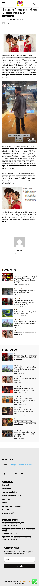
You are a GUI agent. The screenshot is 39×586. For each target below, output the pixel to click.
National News (18, 288)
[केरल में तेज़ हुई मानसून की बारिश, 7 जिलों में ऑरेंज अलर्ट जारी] (7, 291)
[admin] (4, 23)
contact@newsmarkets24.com (20, 465)
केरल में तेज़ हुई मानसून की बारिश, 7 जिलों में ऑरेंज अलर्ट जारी (24, 291)
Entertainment (8, 16)
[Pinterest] (21, 28)
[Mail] (16, 473)
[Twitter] (16, 28)
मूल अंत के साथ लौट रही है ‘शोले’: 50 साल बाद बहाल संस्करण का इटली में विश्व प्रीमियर (24, 434)
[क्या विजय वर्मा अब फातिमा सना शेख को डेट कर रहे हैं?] (7, 334)
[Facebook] (11, 28)
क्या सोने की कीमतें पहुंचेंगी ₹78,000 (13, 523)
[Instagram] (10, 473)
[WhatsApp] (26, 28)
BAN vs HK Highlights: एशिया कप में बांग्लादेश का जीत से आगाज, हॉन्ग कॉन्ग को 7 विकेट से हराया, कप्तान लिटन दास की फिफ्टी (25, 279)
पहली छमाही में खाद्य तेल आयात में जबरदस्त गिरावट (16, 537)
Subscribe (19, 566)
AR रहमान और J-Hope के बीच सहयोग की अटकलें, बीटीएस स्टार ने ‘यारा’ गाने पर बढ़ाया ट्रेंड (24, 302)
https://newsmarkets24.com (19, 253)
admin (10, 23)
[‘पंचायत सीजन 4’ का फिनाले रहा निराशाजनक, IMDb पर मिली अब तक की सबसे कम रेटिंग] (7, 399)
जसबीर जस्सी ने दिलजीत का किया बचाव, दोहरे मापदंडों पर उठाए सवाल (24, 389)
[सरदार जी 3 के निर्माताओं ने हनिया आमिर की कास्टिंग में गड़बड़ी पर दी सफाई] (7, 411)
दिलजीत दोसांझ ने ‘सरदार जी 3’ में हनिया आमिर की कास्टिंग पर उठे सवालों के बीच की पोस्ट (25, 423)
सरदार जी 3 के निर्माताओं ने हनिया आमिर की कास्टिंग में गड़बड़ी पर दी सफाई (23, 412)
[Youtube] (22, 473)
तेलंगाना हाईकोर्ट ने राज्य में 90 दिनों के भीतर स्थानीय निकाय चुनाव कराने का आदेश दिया (25, 323)
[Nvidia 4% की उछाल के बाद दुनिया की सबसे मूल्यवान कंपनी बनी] (7, 313)
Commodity (6, 525)
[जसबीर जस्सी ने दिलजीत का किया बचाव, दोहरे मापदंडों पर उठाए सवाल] (7, 389)
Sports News (17, 274)
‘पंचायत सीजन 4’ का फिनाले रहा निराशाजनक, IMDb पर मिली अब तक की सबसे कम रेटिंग (24, 400)
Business (16, 309)
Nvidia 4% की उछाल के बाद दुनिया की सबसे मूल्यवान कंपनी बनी (25, 313)
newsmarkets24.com (26, 581)
